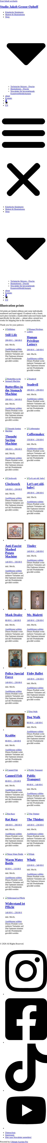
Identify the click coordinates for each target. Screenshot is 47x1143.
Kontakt (8, 98)
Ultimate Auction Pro (19, 1142)
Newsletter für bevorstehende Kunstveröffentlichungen (22, 92)
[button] (23, 156)
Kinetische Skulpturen (14, 12)
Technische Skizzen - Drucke (22, 86)
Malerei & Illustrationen (15, 14)
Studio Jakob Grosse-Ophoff (19, 6)
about (7, 96)
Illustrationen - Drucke (19, 89)
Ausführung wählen (13, 349)
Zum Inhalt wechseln (8, 1)
